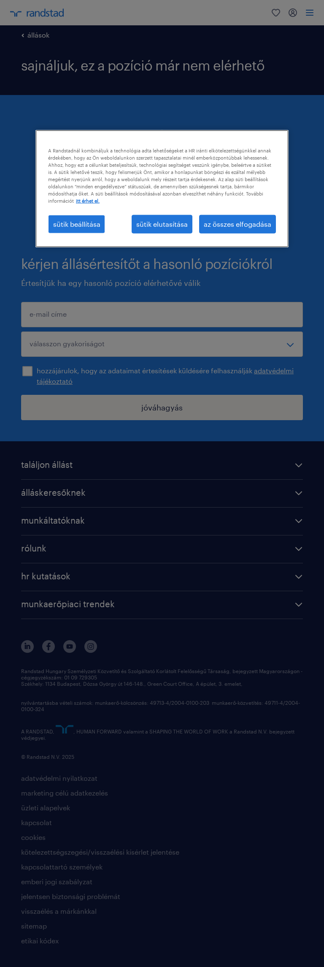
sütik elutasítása (162, 224)
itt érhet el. (88, 201)
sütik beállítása (76, 224)
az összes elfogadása (237, 224)
